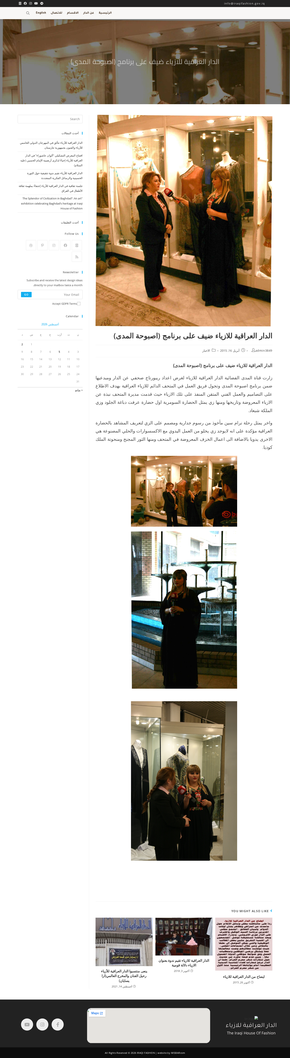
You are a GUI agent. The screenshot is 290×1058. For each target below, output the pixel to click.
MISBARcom (178, 1052)
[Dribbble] (31, 245)
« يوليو (79, 390)
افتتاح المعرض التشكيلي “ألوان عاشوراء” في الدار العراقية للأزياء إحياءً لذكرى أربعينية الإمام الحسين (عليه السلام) (51, 160)
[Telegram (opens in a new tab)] (41, 3)
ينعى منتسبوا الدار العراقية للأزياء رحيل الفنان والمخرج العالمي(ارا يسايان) (124, 976)
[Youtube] (27, 1024)
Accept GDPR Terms (64, 304)
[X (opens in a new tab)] (20, 3)
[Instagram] (54, 245)
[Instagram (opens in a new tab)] (30, 3)
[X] (77, 245)
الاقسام (73, 13)
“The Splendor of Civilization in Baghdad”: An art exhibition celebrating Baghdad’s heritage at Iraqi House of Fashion (52, 203)
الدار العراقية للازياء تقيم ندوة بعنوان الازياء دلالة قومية (184, 962)
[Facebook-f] (58, 1024)
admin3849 (263, 350)
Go (26, 294)
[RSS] (77, 257)
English (41, 13)
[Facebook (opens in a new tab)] (25, 3)
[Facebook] (65, 245)
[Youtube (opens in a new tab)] (36, 3)
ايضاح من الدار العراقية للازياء (244, 976)
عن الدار (88, 13)
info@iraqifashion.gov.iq (248, 3)
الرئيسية (105, 13)
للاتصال (56, 13)
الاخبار (206, 350)
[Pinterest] (42, 245)
